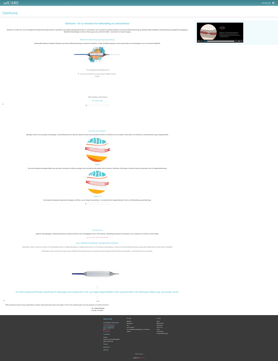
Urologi (159, 318)
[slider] (219, 41)
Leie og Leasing (130, 327)
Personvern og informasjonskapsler (111, 339)
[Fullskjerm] (241, 41)
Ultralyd (129, 318)
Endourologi (159, 325)
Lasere (158, 329)
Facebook (107, 329)
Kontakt (105, 344)
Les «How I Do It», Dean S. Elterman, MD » (97, 237)
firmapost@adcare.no (109, 324)
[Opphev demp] (239, 41)
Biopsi (158, 321)
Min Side (105, 350)
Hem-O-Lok (159, 327)
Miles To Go (141, 357)
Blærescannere (160, 323)
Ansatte (105, 337)
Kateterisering (160, 331)
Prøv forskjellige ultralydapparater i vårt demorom (138, 329)
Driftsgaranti (130, 323)
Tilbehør (129, 331)
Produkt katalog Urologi (162, 333)
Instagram (107, 331)
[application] (220, 33)
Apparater (129, 321)
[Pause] (199, 41)
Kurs (128, 325)
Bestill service (106, 347)
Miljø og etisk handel (108, 341)
